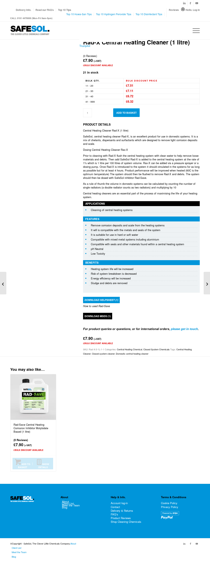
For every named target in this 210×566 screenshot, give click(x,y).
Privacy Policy (169, 507)
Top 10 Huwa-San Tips (79, 14)
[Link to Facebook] (190, 3)
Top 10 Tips (64, 10)
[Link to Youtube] (197, 3)
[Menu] (195, 31)
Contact (115, 507)
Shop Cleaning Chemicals (126, 522)
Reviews (174, 10)
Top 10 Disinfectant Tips (149, 14)
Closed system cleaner (103, 353)
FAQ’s (114, 514)
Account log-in (119, 503)
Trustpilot (84, 46)
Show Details (43, 466)
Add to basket (126, 113)
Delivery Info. (23, 10)
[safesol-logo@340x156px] (30, 31)
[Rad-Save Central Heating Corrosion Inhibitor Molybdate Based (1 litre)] (3, 283)
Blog (64, 507)
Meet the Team (71, 505)
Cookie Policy (169, 503)
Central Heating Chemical (129, 349)
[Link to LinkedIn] (184, 3)
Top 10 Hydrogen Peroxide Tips (113, 14)
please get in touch (184, 329)
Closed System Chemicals (156, 349)
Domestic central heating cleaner (132, 353)
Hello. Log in (193, 10)
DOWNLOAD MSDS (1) (97, 316)
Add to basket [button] (24, 466)
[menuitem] (23, 10)
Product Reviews (121, 518)
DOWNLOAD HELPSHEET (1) (101, 300)
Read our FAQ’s (44, 10)
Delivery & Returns (122, 511)
